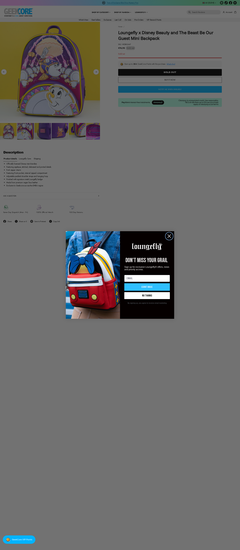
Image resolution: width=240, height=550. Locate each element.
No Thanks (147, 295)
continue (147, 287)
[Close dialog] (169, 236)
